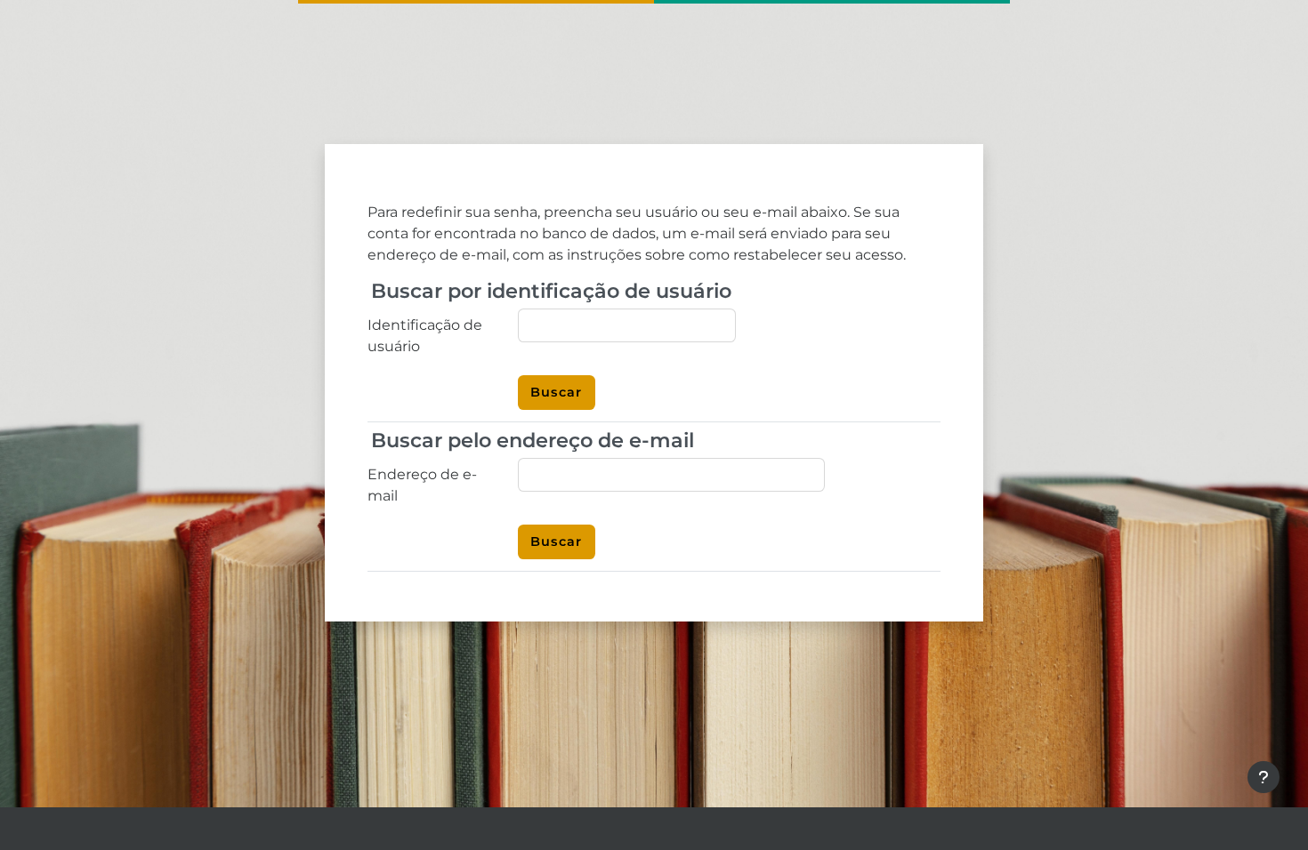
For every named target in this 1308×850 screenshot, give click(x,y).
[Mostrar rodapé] (1263, 777)
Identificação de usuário (424, 336)
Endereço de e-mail (422, 485)
